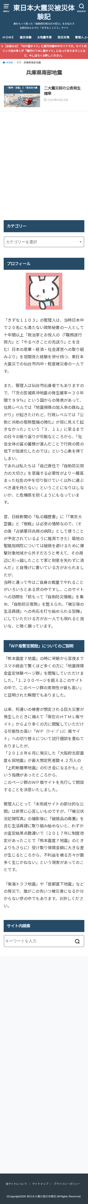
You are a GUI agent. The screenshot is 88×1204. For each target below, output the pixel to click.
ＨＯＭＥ (8, 37)
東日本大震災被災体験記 (44, 12)
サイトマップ (40, 1183)
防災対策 (63, 37)
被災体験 (26, 37)
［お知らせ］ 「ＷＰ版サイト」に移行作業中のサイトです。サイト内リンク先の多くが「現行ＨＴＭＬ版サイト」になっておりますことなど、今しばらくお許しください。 (44, 51)
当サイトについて (16, 1183)
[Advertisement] (44, 166)
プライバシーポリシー (67, 1183)
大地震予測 (44, 37)
